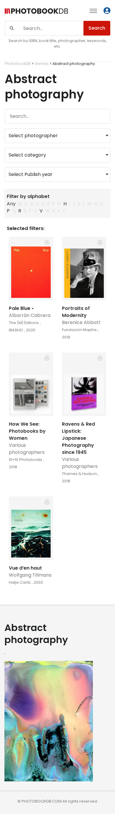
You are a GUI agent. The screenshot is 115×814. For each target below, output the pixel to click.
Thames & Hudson (79, 473)
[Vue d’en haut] (31, 528)
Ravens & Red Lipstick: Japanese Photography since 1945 (78, 438)
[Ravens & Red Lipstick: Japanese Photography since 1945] (84, 384)
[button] (47, 242)
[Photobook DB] (36, 11)
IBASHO (16, 330)
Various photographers (27, 449)
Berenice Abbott (81, 322)
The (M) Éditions (24, 322)
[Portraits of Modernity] (84, 268)
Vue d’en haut (25, 568)
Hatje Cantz (20, 582)
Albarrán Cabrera (29, 315)
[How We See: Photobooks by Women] (31, 384)
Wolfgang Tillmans (30, 575)
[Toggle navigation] (93, 10)
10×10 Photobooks (25, 459)
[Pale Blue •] (31, 268)
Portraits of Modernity (76, 312)
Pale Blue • (21, 308)
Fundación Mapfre (79, 329)
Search (96, 28)
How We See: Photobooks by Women (27, 431)
